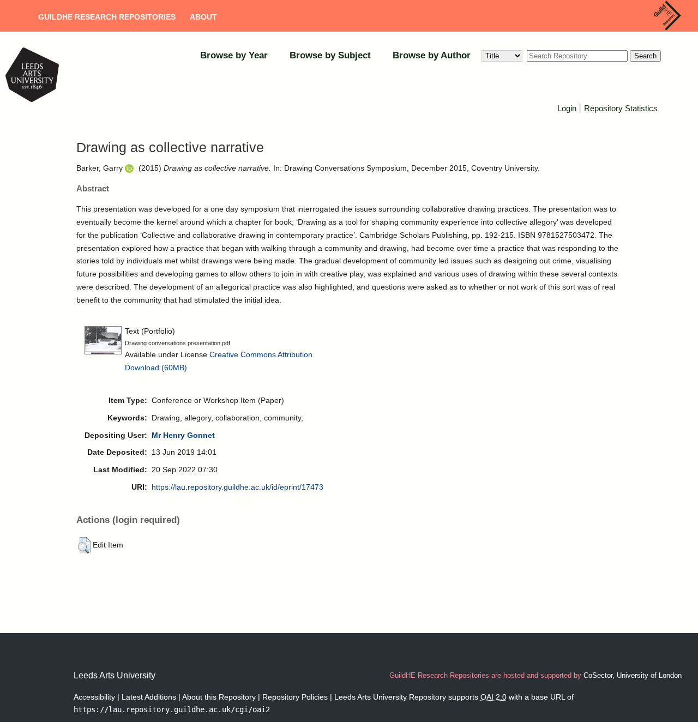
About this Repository (219, 697)
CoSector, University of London (632, 675)
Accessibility (94, 697)
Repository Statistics (621, 108)
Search (645, 56)
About (203, 17)
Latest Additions (149, 697)
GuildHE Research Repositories (107, 17)
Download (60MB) (156, 367)
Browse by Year (234, 55)
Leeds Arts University (114, 675)
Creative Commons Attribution (260, 354)
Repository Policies (295, 697)
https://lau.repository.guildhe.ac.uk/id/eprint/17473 (237, 487)
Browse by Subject (330, 55)
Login (566, 108)
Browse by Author (432, 55)
